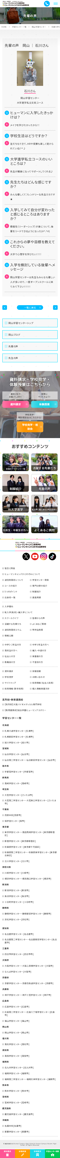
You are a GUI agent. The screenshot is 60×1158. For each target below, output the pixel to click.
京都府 (5, 977)
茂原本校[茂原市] (13, 815)
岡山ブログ (14, 334)
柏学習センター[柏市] (15, 820)
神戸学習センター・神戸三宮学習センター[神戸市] (28, 994)
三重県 (5, 948)
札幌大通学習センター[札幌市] (19, 730)
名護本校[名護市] (13, 1125)
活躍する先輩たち (13, 623)
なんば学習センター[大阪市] (18, 971)
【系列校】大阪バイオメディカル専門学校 (23, 704)
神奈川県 (6, 867)
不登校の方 (37, 662)
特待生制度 (37, 629)
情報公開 (9, 635)
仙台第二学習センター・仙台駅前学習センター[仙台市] (30, 760)
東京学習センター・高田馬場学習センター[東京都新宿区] (30, 834)
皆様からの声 (38, 618)
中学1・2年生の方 (13, 644)
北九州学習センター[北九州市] (19, 1067)
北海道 (5, 725)
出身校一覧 (10, 597)
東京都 (5, 826)
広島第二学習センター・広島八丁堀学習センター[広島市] (30, 1013)
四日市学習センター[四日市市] (19, 954)
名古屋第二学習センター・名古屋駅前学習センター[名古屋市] (31, 941)
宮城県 (5, 748)
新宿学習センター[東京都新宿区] (20, 841)
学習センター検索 (40, 579)
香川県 (5, 1038)
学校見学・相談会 (30, 427)
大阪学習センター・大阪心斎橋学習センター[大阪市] (29, 965)
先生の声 (13, 358)
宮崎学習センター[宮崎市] (17, 1102)
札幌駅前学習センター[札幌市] (19, 736)
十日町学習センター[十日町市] (19, 901)
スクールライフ (11, 618)
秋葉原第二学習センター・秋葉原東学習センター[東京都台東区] (31, 854)
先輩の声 (13, 346)
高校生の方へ (11, 650)
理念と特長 (10, 568)
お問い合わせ (38, 676)
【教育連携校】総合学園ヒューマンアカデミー (25, 710)
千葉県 (5, 809)
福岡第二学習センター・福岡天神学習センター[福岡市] (30, 1079)
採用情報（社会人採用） (43, 682)
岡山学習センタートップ (20, 323)
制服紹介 (36, 591)
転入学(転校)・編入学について (19, 612)
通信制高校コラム (13, 629)
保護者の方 (37, 656)
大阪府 (5, 959)
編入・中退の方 (39, 650)
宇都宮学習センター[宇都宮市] (19, 771)
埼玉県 (5, 789)
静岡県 (5, 907)
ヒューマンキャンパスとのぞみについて (22, 574)
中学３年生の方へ (40, 644)
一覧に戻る (30, 307)
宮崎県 (5, 1096)
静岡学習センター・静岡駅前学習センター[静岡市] (28, 913)
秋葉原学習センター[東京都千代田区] (22, 846)
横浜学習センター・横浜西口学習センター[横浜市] (28, 878)
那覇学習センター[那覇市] (17, 1131)
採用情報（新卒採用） (14, 688)
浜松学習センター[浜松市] (17, 919)
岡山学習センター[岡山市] (17, 1032)
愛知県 (5, 928)
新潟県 (5, 884)
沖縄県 (5, 1120)
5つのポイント (11, 591)
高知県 (5, 1050)
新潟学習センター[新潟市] (17, 890)
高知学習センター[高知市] (17, 1055)
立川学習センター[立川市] (17, 861)
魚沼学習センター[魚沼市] (17, 896)
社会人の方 (10, 656)
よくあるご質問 (39, 623)
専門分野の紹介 (39, 585)
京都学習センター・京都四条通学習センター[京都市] (29, 983)
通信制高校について (14, 579)
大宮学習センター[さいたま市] (19, 795)
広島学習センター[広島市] (17, 1006)
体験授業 (44, 404)
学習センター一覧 (19, 27)
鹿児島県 (6, 1108)
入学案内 (9, 606)
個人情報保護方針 (41, 688)
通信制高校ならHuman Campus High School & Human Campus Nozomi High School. (31, 1144)
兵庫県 (5, 989)
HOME (4, 27)
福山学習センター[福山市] (17, 1020)
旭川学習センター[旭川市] (17, 742)
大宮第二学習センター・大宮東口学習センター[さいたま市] (30, 802)
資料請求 (15, 404)
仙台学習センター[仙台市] (17, 754)
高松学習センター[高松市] (17, 1044)
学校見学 (9, 676)
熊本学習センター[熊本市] (17, 1090)
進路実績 (36, 597)
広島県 (5, 1000)
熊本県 (5, 1085)
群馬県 (5, 777)
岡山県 (5, 1026)
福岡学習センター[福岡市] (17, 1073)
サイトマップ (10, 682)
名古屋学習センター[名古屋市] (19, 934)
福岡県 (5, 1061)
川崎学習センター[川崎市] (17, 872)
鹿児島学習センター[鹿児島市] (19, 1114)
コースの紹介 (11, 585)
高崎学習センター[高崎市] (17, 783)
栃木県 (5, 765)
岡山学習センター (39, 27)
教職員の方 (10, 662)
